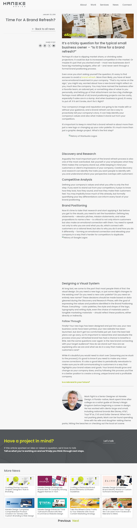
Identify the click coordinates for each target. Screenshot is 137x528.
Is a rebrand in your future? (76, 382)
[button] (40, 45)
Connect (127, 4)
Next (75, 521)
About (83, 4)
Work (93, 4)
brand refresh (88, 77)
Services (104, 4)
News (115, 4)
